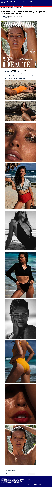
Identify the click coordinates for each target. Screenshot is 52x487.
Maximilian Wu (4, 16)
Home (1, 7)
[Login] (47, 2)
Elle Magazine (6, 6)
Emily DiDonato (4, 7)
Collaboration (23, 6)
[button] (49, 3)
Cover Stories (3, 9)
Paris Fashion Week (12, 6)
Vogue (2, 6)
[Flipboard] (49, 6)
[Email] (8, 19)
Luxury (27, 6)
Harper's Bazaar (18, 6)
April (25, 69)
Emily (17, 75)
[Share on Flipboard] (6, 19)
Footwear (35, 6)
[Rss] (50, 6)
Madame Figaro (31, 6)
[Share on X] (4, 19)
